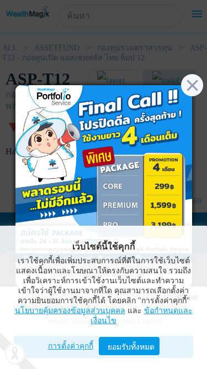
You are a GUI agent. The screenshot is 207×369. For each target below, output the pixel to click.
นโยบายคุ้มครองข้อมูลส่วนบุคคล (70, 310)
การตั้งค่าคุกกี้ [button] (70, 346)
